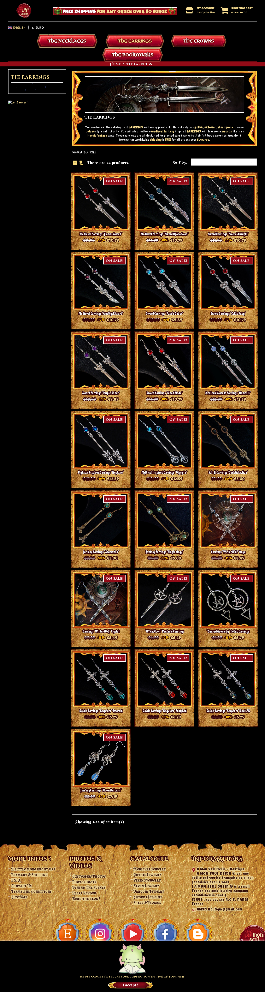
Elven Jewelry (146, 886)
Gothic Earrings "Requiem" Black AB (228, 711)
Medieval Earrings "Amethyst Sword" (101, 313)
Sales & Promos (147, 902)
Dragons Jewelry (149, 891)
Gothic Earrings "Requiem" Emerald (100, 711)
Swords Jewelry (148, 897)
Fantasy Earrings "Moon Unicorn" (100, 790)
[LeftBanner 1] (18, 102)
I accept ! (130, 985)
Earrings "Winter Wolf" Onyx (228, 552)
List (81, 163)
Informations (217, 859)
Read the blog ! (86, 898)
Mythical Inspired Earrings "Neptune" (101, 472)
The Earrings (135, 41)
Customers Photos (89, 876)
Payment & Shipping (29, 874)
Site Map (19, 897)
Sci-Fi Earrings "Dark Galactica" (228, 472)
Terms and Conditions (31, 891)
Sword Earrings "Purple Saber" (101, 393)
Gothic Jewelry (147, 874)
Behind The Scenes (89, 887)
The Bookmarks (132, 55)
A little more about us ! (33, 869)
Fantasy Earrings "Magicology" (164, 552)
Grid (75, 163)
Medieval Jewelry (150, 869)
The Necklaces (67, 41)
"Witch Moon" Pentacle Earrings (164, 631)
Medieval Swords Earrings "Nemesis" (228, 393)
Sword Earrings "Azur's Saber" (164, 313)
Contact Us (21, 886)
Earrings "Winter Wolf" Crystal (101, 631)
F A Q (15, 880)
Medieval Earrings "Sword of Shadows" (164, 234)
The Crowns (198, 41)
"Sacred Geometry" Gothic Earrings (228, 631)
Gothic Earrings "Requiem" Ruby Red (164, 711)
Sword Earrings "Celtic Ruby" (228, 313)
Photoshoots (84, 882)
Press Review (84, 893)
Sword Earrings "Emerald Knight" (228, 234)
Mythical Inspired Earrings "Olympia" (164, 472)
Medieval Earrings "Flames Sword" (101, 234)
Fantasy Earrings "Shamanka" (101, 552)
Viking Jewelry (147, 880)
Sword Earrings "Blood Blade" (164, 393)
